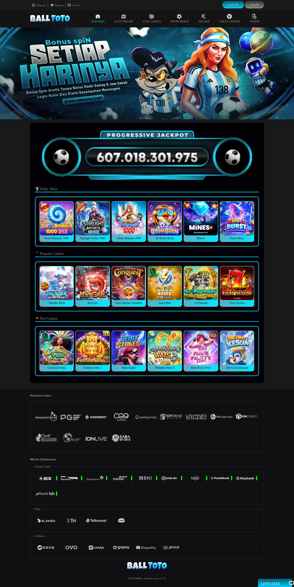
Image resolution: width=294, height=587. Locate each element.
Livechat (76, 5)
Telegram (58, 5)
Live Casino (152, 21)
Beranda (98, 21)
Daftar (233, 4)
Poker (254, 21)
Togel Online (229, 21)
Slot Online (123, 21)
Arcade (204, 21)
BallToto (139, 578)
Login (254, 4)
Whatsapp (41, 5)
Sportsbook (180, 21)
